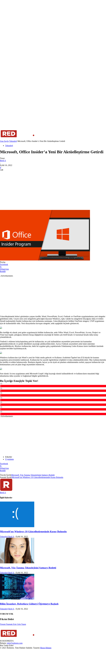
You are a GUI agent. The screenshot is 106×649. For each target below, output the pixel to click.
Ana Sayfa (4, 141)
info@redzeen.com (14, 643)
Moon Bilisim (45, 648)
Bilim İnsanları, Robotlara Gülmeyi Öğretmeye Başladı (29, 603)
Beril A (3, 160)
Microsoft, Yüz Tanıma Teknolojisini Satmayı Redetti (33, 475)
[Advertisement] (53, 190)
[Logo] (17, 139)
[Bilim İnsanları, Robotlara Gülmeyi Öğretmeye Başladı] (17, 599)
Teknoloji (13, 141)
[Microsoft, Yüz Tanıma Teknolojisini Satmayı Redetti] (17, 563)
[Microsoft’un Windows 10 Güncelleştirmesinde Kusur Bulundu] (17, 526)
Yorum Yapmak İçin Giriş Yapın (13, 624)
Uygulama (9, 459)
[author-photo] (6, 490)
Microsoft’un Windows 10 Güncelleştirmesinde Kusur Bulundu (37, 477)
